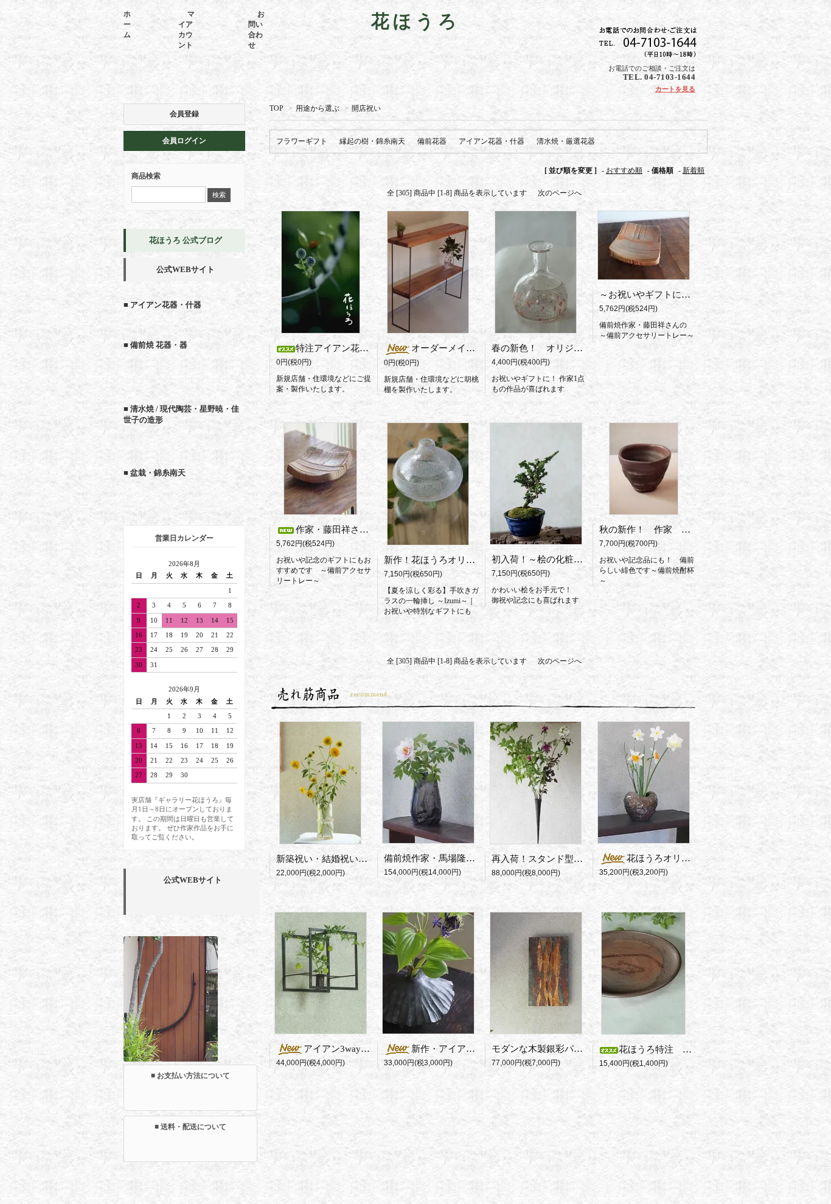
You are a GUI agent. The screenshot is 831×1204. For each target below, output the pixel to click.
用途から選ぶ (317, 108)
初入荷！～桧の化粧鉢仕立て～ (555, 559)
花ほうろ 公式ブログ (185, 240)
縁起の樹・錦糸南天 (372, 141)
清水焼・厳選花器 (566, 141)
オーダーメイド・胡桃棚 (466, 348)
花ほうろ (416, 21)
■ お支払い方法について (190, 1075)
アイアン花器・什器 (491, 141)
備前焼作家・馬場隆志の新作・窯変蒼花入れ (475, 858)
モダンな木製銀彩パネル (542, 1049)
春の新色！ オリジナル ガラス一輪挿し (578, 348)
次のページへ (560, 193)
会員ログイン (184, 140)
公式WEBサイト (185, 269)
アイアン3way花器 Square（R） (376, 1049)
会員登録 (184, 114)
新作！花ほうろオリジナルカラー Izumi (469, 560)
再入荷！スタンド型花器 (546, 859)
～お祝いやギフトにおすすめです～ (672, 294)
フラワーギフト (301, 141)
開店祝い (366, 108)
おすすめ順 (624, 170)
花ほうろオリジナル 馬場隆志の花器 (704, 858)
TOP (276, 108)
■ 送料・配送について (190, 1126)
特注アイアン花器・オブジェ (355, 348)
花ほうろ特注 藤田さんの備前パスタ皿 (701, 1049)
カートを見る (675, 89)
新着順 (693, 170)
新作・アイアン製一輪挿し (470, 1049)
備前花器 (432, 141)
